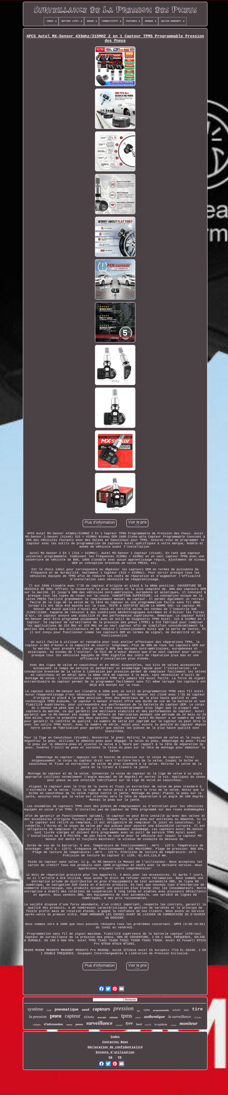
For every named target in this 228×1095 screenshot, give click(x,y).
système (35, 1009)
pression (123, 1008)
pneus (79, 1024)
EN (110, 1057)
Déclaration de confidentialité (115, 1047)
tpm (138, 1011)
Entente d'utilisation (115, 1052)
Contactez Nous (115, 1042)
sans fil (148, 1024)
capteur (72, 1016)
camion (173, 1025)
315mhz (197, 1017)
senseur (113, 1017)
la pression (38, 1016)
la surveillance (179, 1017)
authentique (154, 1016)
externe (69, 1025)
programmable (161, 1010)
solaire (176, 1010)
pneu (55, 1016)
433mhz (89, 1017)
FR (120, 1057)
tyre (129, 1023)
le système (161, 1024)
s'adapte (37, 1024)
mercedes (101, 1017)
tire (197, 1009)
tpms (126, 1016)
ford (139, 1024)
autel (85, 1010)
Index (115, 1037)
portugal (119, 1025)
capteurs (101, 1009)
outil (49, 1010)
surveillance (99, 1023)
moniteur (188, 1023)
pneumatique (66, 1010)
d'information (53, 1024)
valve (146, 1010)
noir (186, 1010)
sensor (138, 1017)
